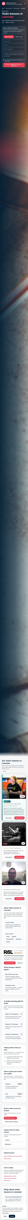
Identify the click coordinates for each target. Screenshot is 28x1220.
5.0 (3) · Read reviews (15, 803)
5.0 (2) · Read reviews (15, 848)
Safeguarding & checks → (11, 1176)
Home (3, 8)
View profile (9, 818)
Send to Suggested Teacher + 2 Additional (14, 65)
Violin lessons (16, 8)
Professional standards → (11, 1178)
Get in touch (9, 36)
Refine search (19, 36)
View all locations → (10, 1118)
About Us (20, 963)
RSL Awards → (8, 1180)
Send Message (19, 818)
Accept (12, 1216)
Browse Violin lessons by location (13, 1156)
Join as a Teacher (9, 962)
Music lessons (9, 8)
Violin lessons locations (11, 1121)
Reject (5, 1216)
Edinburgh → (8, 1144)
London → (8, 1140)
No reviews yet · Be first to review (12, 889)
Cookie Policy (5, 1213)
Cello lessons (7, 1158)
